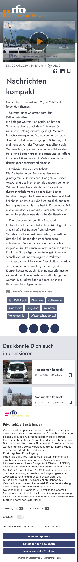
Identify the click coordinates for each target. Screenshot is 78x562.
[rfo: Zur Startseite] (25, 11)
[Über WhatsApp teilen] (44, 328)
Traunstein (49, 308)
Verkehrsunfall (17, 315)
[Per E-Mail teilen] (54, 328)
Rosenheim (15, 308)
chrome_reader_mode (62, 71)
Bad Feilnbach (17, 300)
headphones (55, 71)
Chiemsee (37, 300)
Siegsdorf (33, 308)
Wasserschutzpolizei (43, 315)
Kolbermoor (55, 300)
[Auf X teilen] (33, 328)
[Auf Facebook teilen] (23, 328)
